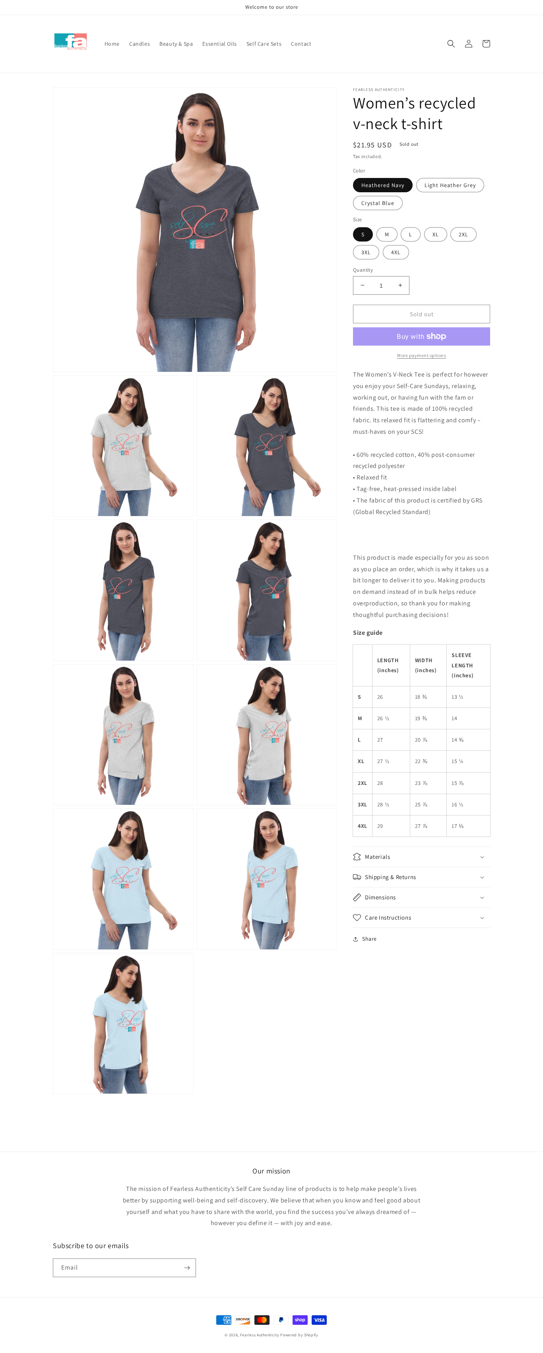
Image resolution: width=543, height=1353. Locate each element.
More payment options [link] (421, 355)
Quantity (363, 269)
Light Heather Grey (450, 185)
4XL (396, 251)
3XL (366, 251)
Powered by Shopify (299, 1335)
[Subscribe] (187, 1267)
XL (435, 234)
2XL (463, 234)
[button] (451, 43)
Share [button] (369, 938)
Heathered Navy (382, 185)
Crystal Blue (377, 203)
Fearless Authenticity (259, 1335)
